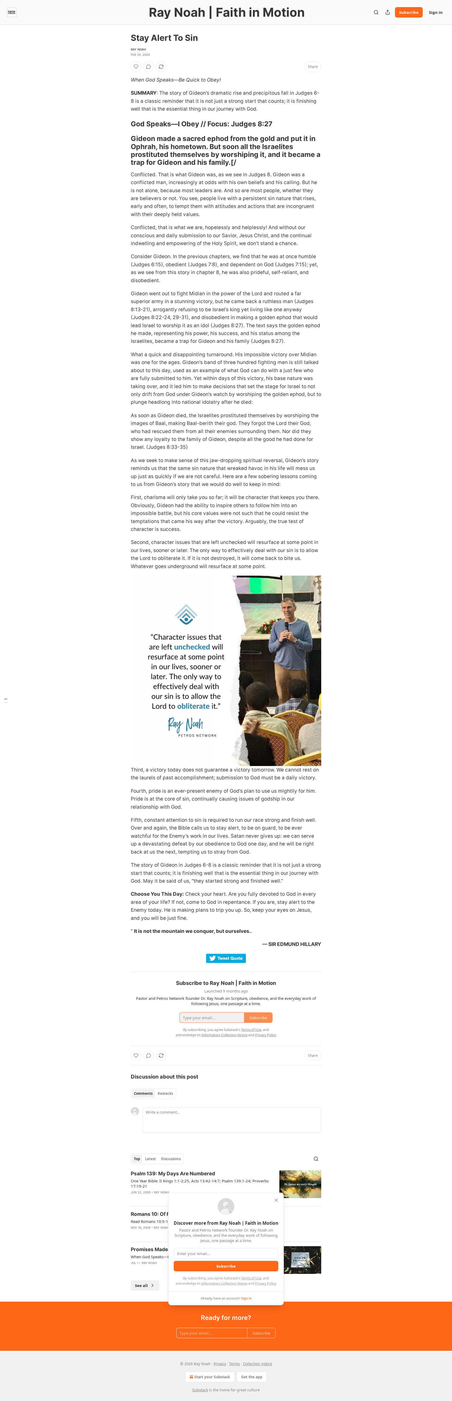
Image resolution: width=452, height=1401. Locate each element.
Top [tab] (137, 1158)
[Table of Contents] (5, 700)
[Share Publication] (387, 12)
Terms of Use (251, 1278)
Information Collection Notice (224, 1283)
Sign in (436, 12)
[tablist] (153, 1093)
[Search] (376, 12)
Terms (234, 1363)
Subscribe (409, 12)
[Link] (123, 124)
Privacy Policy (265, 1283)
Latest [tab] (150, 1158)
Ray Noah (138, 49)
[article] (226, 1186)
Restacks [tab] (165, 1093)
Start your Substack (212, 1376)
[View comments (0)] (148, 66)
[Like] (136, 66)
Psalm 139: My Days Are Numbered (173, 1174)
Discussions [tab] (171, 1158)
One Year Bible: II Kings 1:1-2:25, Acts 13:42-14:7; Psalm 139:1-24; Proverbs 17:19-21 (200, 1183)
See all (141, 1285)
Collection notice (257, 1363)
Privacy (220, 1363)
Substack (200, 1389)
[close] (276, 1200)
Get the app (251, 1376)
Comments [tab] (143, 1093)
